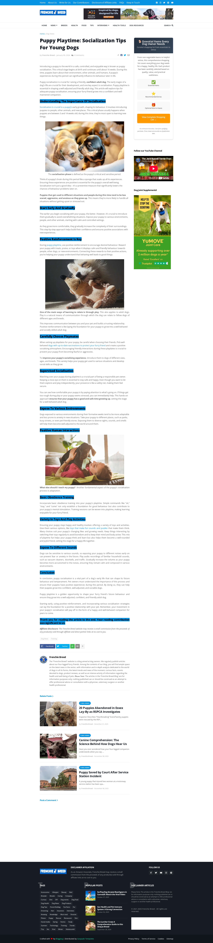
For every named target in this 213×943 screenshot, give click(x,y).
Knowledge (53, 914)
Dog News (50, 34)
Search (167, 25)
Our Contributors (81, 2)
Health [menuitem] (74, 25)
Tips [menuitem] (92, 25)
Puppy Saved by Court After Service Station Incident (103, 774)
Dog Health (45, 903)
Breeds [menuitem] (64, 25)
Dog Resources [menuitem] (137, 25)
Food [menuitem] (84, 25)
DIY (56, 900)
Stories (63, 922)
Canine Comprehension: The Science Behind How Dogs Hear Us (103, 742)
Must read (64, 914)
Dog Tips (44, 907)
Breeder (44, 896)
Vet (48, 929)
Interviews (70, 911)
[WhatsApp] (72, 646)
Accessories (45, 892)
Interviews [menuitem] (102, 25)
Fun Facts (66, 907)
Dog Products (66, 903)
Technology (54, 925)
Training (54, 639)
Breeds (52, 896)
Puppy (51, 918)
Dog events (65, 900)
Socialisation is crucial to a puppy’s (56, 107)
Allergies (55, 892)
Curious (43, 900)
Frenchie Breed (57, 657)
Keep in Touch (133, 2)
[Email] (128, 55)
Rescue (58, 918)
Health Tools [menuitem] (119, 25)
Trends (72, 925)
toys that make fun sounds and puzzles (89, 528)
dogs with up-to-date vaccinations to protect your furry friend (77, 345)
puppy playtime (54, 245)
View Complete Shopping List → (153, 118)
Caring (60, 896)
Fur (74, 907)
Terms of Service (148, 939)
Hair (52, 911)
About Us (52, 2)
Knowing (44, 914)
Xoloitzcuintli (70, 929)
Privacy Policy (133, 939)
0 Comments (79, 55)
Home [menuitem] (44, 25)
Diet (50, 900)
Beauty (64, 892)
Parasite (73, 914)
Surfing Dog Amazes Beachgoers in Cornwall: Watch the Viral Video (112, 893)
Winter (60, 929)
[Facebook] (121, 55)
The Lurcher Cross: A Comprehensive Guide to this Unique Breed (110, 924)
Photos (43, 918)
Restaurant (68, 918)
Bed (70, 892)
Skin (76, 918)
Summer (44, 925)
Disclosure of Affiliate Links (104, 2)
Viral (53, 929)
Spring (55, 922)
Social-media (45, 922)
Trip (42, 929)
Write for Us (65, 2)
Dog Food (75, 900)
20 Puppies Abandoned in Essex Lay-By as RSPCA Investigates (101, 710)
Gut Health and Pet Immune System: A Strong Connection (109, 908)
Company (68, 896)
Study (70, 922)
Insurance (60, 911)
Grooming (44, 911)
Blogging (59, 939)
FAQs (121, 2)
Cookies (161, 939)
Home (42, 2)
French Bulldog (55, 907)
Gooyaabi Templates (85, 939)
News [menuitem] (53, 25)
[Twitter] (125, 55)
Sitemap (170, 939)
